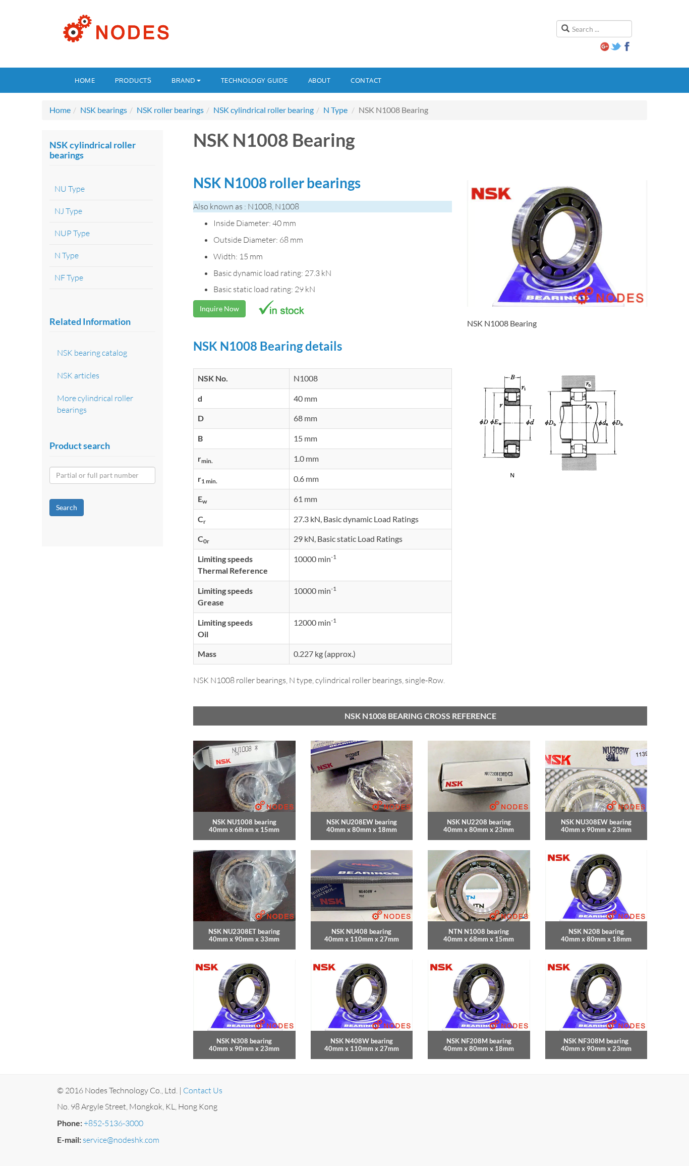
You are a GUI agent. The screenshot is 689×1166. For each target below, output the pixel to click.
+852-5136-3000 (113, 1123)
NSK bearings (103, 110)
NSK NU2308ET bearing (244, 931)
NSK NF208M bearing (478, 1041)
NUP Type (72, 233)
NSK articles (78, 375)
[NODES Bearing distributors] (115, 28)
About (319, 80)
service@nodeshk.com (121, 1140)
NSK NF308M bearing (595, 1041)
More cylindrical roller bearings (95, 404)
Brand (183, 80)
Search (66, 507)
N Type (335, 110)
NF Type (68, 277)
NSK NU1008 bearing (244, 822)
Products (133, 80)
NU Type (69, 189)
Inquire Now (219, 308)
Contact (366, 80)
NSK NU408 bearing (361, 931)
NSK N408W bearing (361, 1041)
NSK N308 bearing (244, 1041)
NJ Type (68, 211)
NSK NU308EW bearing (596, 822)
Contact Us (202, 1090)
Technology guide (254, 80)
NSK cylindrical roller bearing (263, 110)
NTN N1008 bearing (478, 931)
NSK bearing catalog (92, 353)
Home (85, 80)
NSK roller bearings (170, 110)
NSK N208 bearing (596, 931)
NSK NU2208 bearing (479, 822)
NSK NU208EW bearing (361, 822)
